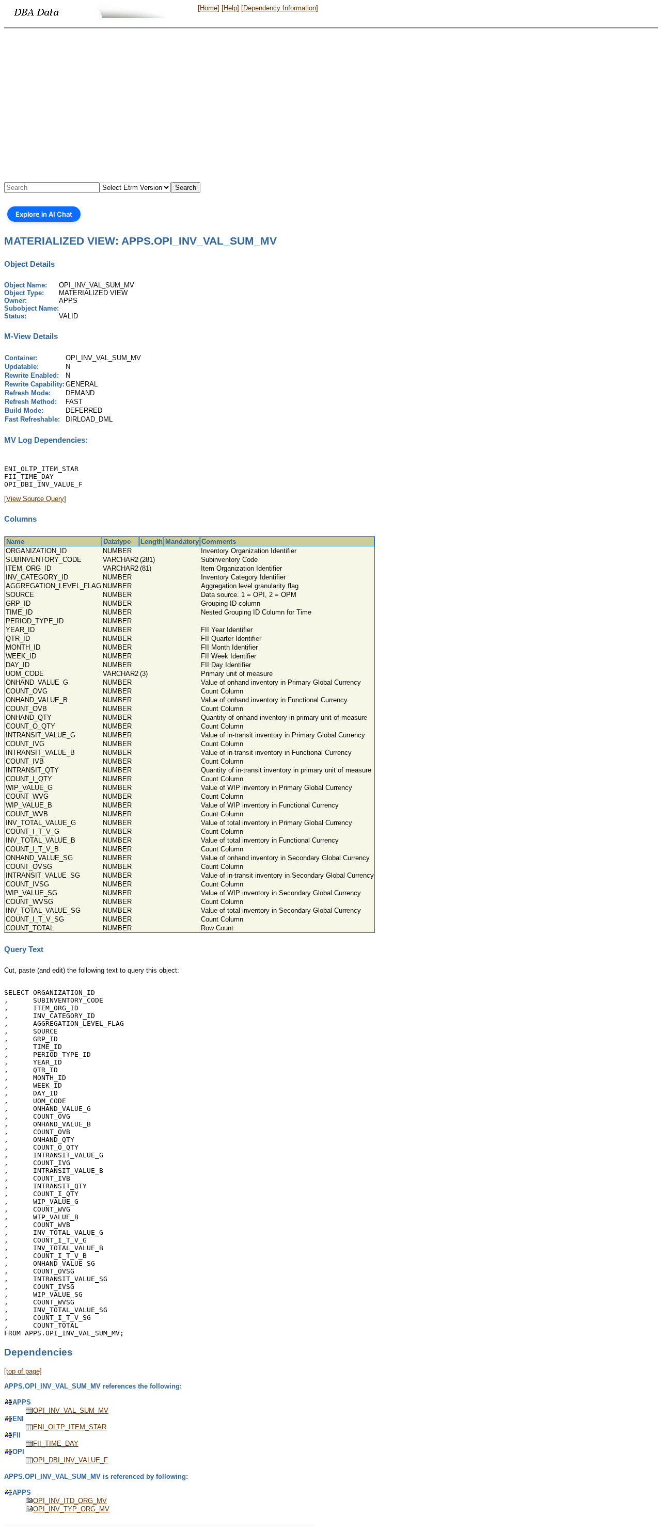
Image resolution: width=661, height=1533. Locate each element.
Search (185, 187)
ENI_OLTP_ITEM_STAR (69, 1427)
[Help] (230, 8)
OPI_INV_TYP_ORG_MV (71, 1509)
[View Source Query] (35, 499)
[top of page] (23, 1371)
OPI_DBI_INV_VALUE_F (70, 1460)
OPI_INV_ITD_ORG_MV (70, 1501)
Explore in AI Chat (43, 214)
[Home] (208, 8)
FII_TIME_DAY (55, 1443)
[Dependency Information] (279, 8)
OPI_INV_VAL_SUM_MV (70, 1410)
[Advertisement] (330, 106)
